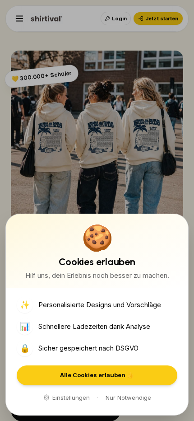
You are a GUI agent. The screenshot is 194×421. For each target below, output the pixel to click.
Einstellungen (71, 397)
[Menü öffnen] (19, 18)
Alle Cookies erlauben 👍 (97, 375)
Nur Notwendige (128, 397)
